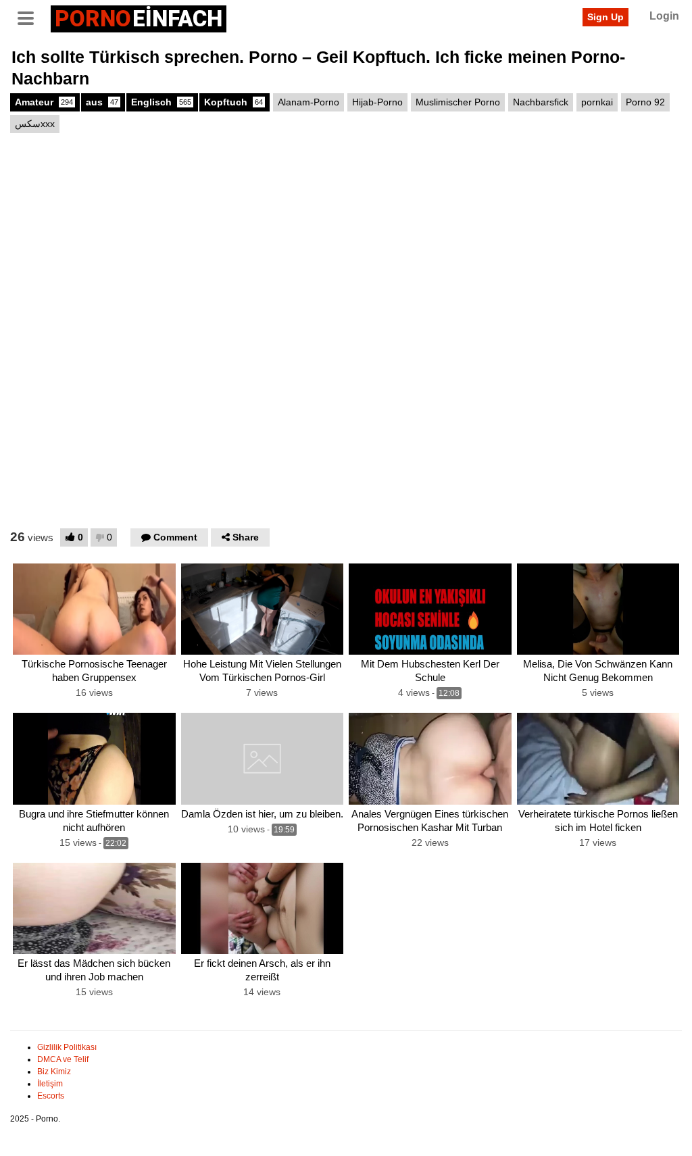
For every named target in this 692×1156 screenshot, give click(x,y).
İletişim (50, 1083)
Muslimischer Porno (458, 102)
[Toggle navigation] (30, 17)
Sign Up (605, 16)
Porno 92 (645, 102)
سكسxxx (35, 123)
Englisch (161, 102)
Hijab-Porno (377, 102)
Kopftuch (233, 102)
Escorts (50, 1096)
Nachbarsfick (540, 102)
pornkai (597, 102)
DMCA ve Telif (63, 1059)
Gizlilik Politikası (67, 1047)
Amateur (44, 102)
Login (664, 16)
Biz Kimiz (54, 1071)
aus (102, 102)
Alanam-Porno (308, 102)
